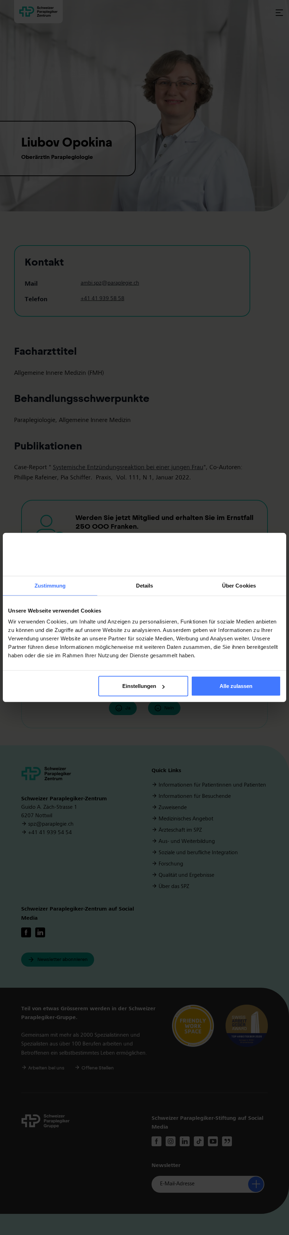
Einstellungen (139, 686)
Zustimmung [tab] (50, 586)
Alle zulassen (236, 686)
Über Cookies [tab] (239, 586)
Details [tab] (144, 586)
